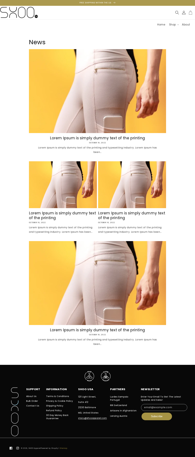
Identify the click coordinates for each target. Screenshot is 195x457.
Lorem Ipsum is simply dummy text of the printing (97, 138)
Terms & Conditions (57, 396)
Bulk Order (32, 401)
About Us (31, 396)
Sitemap (63, 448)
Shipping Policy (54, 405)
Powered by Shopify (49, 448)
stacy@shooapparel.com (92, 418)
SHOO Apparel (34, 448)
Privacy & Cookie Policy (59, 401)
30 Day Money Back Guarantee (57, 417)
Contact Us (32, 405)
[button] (173, 24)
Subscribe (156, 416)
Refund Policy (54, 410)
